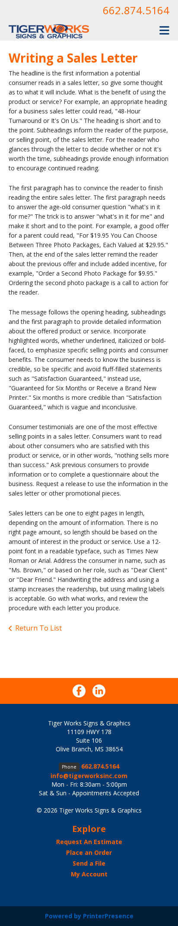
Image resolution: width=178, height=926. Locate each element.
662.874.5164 (136, 10)
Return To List (38, 628)
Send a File (89, 863)
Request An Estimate (89, 842)
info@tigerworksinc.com (89, 776)
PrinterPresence (108, 916)
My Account (89, 874)
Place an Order (89, 852)
